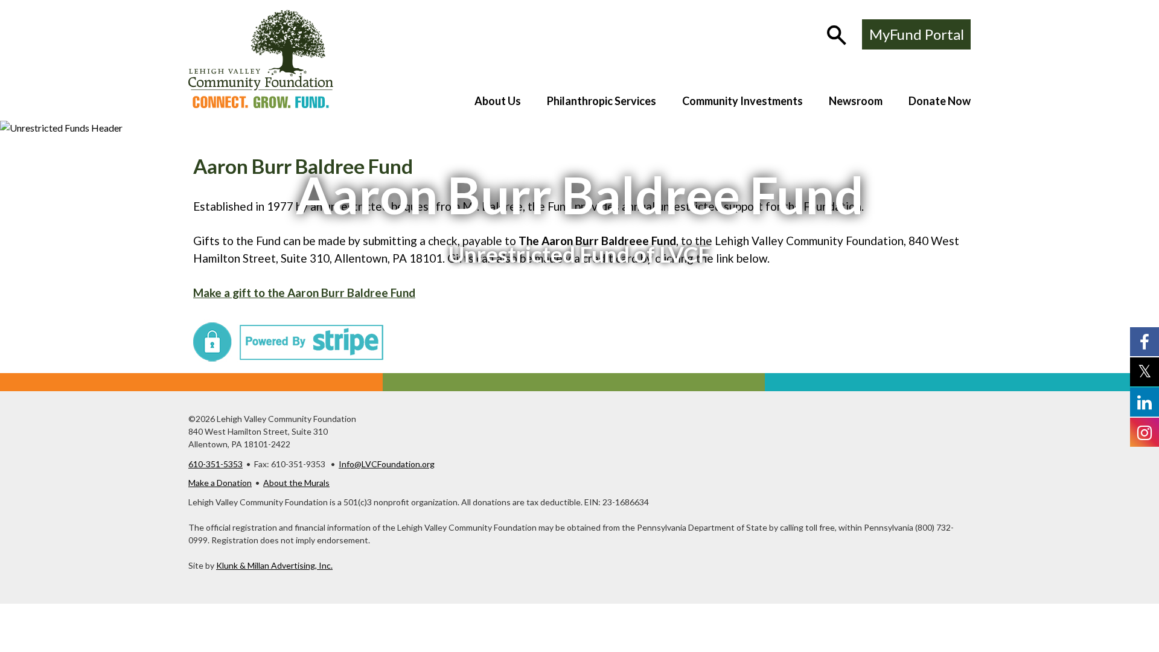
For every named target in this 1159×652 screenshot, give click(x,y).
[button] (838, 36)
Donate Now (939, 100)
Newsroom (856, 100)
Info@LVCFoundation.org (387, 464)
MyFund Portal (916, 34)
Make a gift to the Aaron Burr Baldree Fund (304, 292)
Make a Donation (220, 483)
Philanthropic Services (601, 100)
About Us (497, 100)
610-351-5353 (215, 464)
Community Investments (742, 100)
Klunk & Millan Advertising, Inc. (274, 565)
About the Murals (296, 483)
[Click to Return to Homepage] (260, 104)
